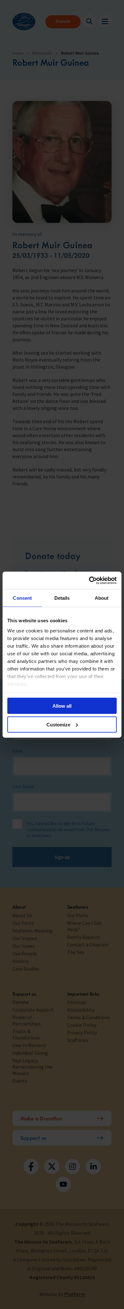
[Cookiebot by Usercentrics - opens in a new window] (89, 580)
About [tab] (102, 598)
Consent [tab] (22, 598)
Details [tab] (62, 598)
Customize (58, 724)
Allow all (62, 706)
